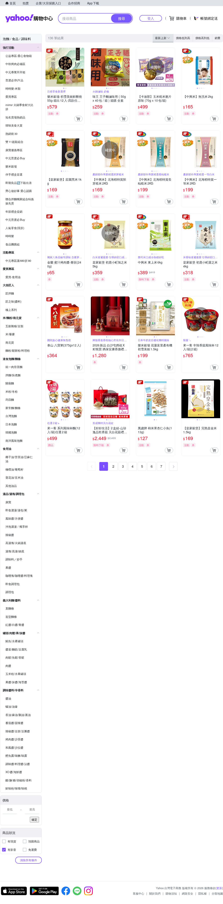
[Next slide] (81, 67)
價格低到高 (183, 38)
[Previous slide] (48, 67)
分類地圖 (217, 893)
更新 (219, 888)
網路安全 (187, 893)
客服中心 (138, 893)
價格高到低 (202, 38)
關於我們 (154, 893)
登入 (150, 18)
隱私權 (202, 893)
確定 (34, 819)
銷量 (217, 38)
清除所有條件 (28, 860)
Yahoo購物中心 (29, 18)
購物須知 (171, 893)
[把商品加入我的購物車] (78, 119)
